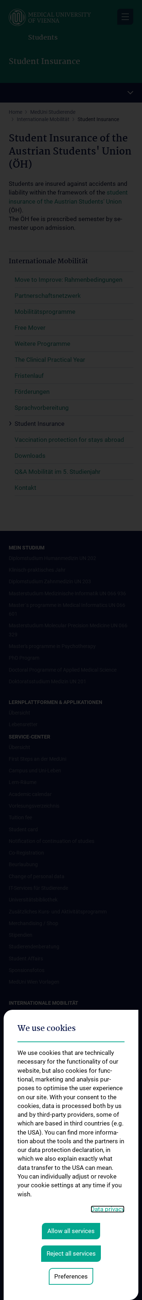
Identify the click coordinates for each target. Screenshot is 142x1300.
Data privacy (108, 1209)
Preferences (71, 1276)
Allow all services (71, 1231)
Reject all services (71, 1253)
